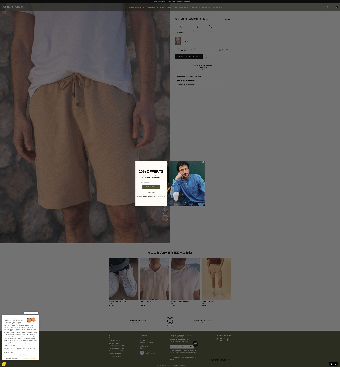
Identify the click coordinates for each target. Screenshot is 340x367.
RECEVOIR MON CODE (151, 187)
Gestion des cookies (8, 352)
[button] (4, 364)
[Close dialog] (203, 162)
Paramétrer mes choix (11, 358)
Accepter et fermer (29, 358)
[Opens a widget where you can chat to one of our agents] (333, 364)
